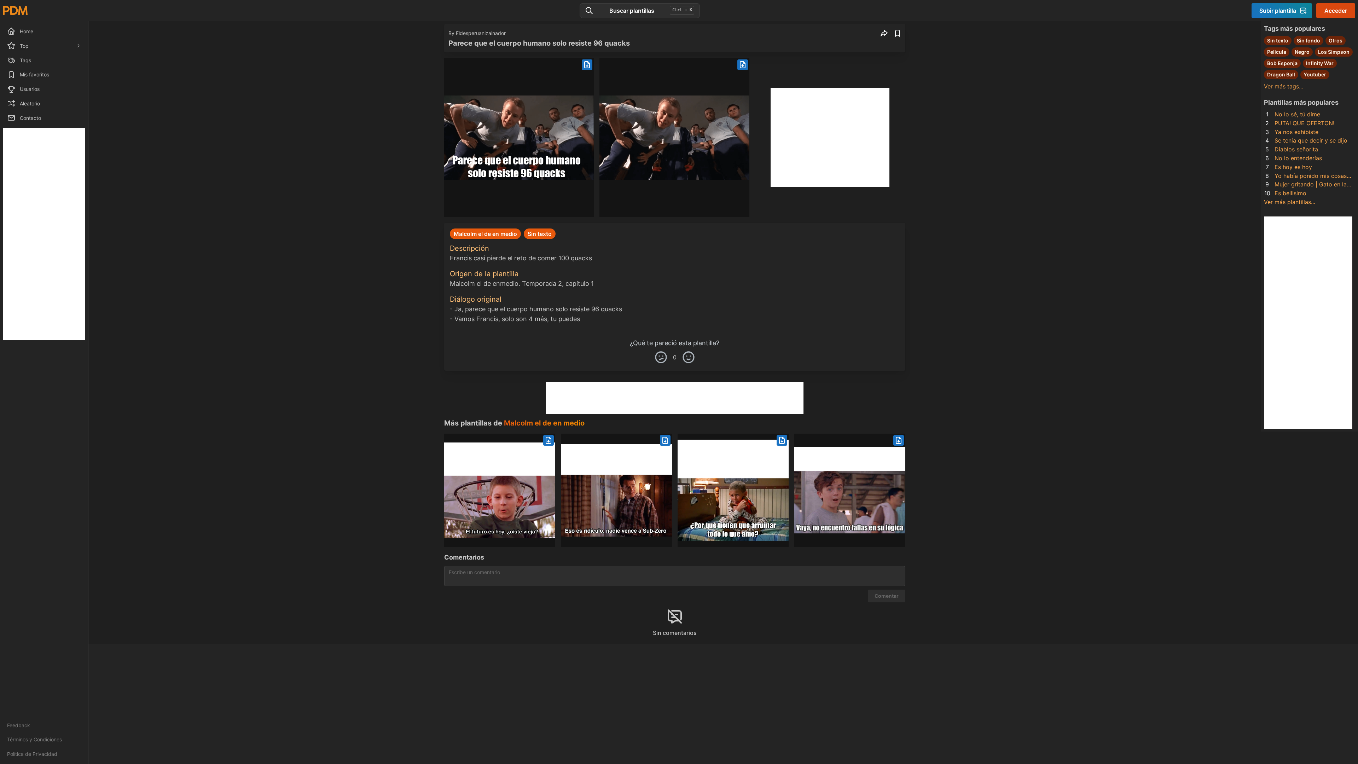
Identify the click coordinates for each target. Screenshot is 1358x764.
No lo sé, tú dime (1297, 114)
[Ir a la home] (15, 10)
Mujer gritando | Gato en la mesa (1311, 185)
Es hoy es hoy (1293, 166)
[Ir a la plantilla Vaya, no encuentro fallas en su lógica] (849, 490)
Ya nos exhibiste (1296, 131)
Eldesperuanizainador (481, 33)
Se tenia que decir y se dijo (1311, 140)
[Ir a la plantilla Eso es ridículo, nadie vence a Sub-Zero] (616, 490)
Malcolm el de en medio (544, 423)
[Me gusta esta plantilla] (688, 357)
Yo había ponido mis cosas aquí (1311, 176)
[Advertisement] (44, 234)
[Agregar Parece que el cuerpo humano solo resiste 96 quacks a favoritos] (898, 33)
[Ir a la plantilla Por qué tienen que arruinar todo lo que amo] (733, 490)
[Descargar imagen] (587, 64)
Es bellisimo (1290, 193)
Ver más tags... (1283, 86)
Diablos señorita (1296, 149)
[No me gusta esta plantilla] (661, 357)
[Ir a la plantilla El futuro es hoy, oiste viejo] (499, 490)
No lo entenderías (1298, 158)
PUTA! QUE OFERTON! (1304, 123)
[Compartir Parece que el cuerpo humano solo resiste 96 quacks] (884, 33)
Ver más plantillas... (1289, 202)
